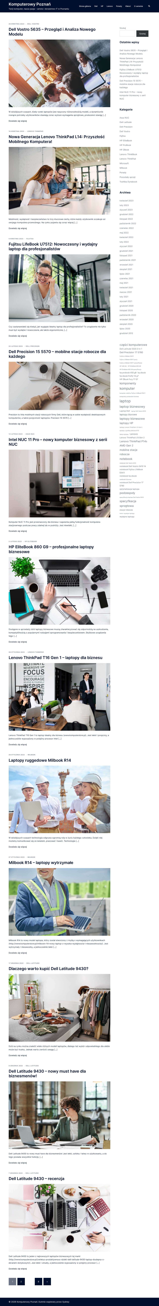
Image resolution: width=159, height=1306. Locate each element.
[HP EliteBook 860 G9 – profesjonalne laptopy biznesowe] (59, 590)
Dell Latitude (33, 963)
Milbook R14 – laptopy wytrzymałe (41, 862)
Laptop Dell (125, 411)
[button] (149, 6)
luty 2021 (124, 296)
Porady (119, 6)
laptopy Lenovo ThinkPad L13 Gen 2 (131, 427)
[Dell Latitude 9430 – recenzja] (59, 1217)
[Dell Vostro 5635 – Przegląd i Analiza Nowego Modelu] (59, 73)
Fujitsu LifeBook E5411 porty (128, 359)
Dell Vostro (33, 24)
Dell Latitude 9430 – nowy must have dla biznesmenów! (47, 1073)
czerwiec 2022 (127, 228)
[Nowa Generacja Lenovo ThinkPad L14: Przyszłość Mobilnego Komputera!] (59, 180)
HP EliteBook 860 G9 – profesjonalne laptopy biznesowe (51, 549)
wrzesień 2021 (126, 264)
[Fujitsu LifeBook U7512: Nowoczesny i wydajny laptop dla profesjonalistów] (59, 288)
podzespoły (127, 493)
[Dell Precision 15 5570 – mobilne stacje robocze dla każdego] (59, 385)
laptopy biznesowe (132, 418)
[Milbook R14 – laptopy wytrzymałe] (59, 901)
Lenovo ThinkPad (35, 131)
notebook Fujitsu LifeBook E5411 (131, 471)
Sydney (65, 1302)
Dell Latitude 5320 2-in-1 (131, 349)
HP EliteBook (31, 541)
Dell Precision (33, 346)
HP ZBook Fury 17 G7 (129, 379)
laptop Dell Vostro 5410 (138, 411)
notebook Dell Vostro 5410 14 (133, 466)
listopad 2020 (126, 310)
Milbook (31, 755)
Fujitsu (30, 239)
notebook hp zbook (128, 476)
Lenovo (110, 6)
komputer (127, 388)
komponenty (128, 383)
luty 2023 (124, 205)
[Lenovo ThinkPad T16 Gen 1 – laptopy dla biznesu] (59, 696)
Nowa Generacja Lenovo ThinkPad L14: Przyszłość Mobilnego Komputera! (57, 139)
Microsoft (124, 163)
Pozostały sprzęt (128, 177)
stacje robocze (126, 510)
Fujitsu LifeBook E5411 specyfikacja (131, 363)
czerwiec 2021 (126, 278)
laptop (125, 401)
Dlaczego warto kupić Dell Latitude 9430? (48, 968)
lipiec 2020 (125, 328)
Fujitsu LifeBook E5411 (127, 356)
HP (102, 6)
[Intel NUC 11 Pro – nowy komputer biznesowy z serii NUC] (59, 483)
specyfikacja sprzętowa (128, 503)
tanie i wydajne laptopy (127, 513)
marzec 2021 (126, 292)
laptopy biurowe (128, 414)
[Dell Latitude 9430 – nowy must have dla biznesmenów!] (59, 1115)
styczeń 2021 (126, 301)
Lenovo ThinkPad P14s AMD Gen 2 (133, 443)
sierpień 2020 (126, 324)
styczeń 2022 (126, 246)
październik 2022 (128, 223)
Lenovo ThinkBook (128, 154)
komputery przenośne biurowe (129, 396)
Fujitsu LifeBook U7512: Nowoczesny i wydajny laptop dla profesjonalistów (53, 246)
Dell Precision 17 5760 (131, 352)
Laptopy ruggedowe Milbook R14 (40, 760)
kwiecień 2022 (126, 237)
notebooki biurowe (125, 479)
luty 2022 (124, 242)
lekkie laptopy (124, 434)
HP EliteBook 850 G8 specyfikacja (130, 369)
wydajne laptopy (127, 516)
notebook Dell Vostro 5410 (128, 463)
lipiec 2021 (125, 274)
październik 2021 (128, 260)
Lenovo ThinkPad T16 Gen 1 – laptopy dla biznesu (55, 657)
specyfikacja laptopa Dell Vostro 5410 (132, 497)
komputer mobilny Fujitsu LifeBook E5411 (132, 393)
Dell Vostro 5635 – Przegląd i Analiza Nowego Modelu (52, 31)
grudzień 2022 (126, 214)
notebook (126, 458)
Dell (95, 6)
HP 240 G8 (123, 366)
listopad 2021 (126, 255)
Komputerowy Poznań (30, 4)
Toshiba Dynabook (128, 181)
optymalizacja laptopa (129, 489)
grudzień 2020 (126, 306)
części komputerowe (133, 344)
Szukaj (123, 28)
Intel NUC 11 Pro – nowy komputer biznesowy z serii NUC (58, 442)
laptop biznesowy (132, 406)
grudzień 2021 (126, 251)
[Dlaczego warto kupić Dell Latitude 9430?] (59, 1007)
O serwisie (138, 6)
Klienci (128, 6)
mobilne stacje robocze (128, 452)
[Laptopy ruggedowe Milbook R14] (59, 799)
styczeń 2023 (126, 209)
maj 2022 (124, 232)
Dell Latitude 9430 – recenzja (36, 1178)
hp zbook (142, 372)
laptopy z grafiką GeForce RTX (129, 430)
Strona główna (85, 6)
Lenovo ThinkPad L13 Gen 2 (132, 437)
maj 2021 (124, 283)
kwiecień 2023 (126, 200)
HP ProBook (125, 145)
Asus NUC (30, 434)
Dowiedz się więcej (18, 121)
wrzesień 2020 (127, 319)
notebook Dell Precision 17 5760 (131, 484)
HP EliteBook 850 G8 (134, 366)
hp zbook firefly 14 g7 (129, 376)
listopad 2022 (126, 219)
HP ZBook (124, 149)
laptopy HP (126, 423)
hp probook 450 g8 (128, 372)
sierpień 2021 (126, 269)
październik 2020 (128, 315)
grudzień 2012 (126, 333)
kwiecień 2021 (126, 287)
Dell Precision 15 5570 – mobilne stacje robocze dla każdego (57, 354)
